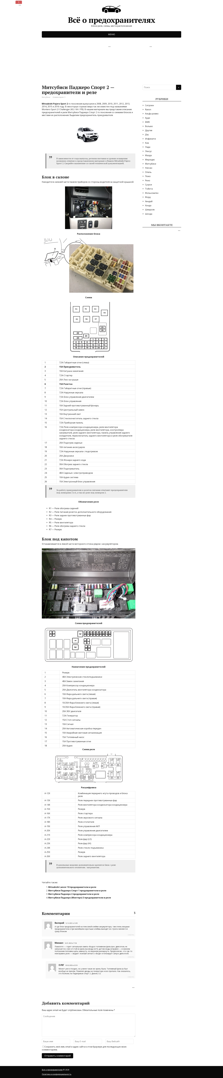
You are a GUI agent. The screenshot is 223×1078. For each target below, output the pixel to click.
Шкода (148, 213)
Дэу (147, 134)
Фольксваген (151, 193)
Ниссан (148, 167)
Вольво (149, 126)
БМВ (147, 122)
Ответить (131, 935)
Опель (148, 172)
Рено (147, 180)
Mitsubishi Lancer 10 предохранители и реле (72, 887)
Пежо (148, 176)
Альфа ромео (151, 113)
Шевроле (150, 209)
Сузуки (148, 184)
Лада (147, 147)
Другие (148, 130)
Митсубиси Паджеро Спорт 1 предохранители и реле (77, 890)
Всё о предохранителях (111, 19)
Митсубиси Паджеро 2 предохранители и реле (73, 894)
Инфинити (150, 138)
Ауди (147, 117)
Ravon (148, 109)
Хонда (148, 205)
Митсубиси (46, 97)
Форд (148, 197)
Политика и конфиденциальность (56, 1074)
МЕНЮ (111, 34)
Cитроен (149, 105)
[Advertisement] (61, 64)
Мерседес (150, 159)
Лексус (148, 151)
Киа (147, 142)
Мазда (148, 155)
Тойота (149, 188)
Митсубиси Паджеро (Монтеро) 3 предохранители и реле (79, 897)
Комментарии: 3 (59, 97)
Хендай (148, 201)
